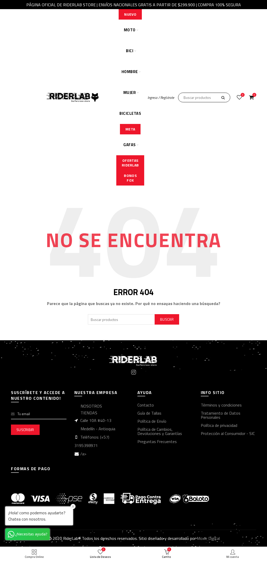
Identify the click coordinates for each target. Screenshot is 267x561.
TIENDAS (89, 413)
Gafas (129, 145)
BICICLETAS (130, 113)
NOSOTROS (91, 406)
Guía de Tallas (149, 413)
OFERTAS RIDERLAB (130, 163)
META (130, 129)
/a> (83, 454)
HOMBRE (130, 72)
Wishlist (242, 95)
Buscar (167, 319)
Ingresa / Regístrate (161, 97)
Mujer (129, 92)
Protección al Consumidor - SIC (228, 433)
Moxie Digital (208, 538)
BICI (129, 51)
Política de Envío (151, 421)
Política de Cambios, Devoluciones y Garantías (159, 431)
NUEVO (130, 14)
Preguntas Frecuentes (157, 441)
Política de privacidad (219, 425)
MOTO (130, 30)
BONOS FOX (130, 178)
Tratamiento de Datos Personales (220, 415)
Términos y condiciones (221, 405)
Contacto (145, 405)
